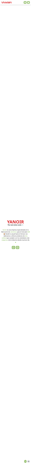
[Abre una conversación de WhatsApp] (13, 247)
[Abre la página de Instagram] (17, 247)
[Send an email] (25, 2)
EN (28, 461)
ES (25, 461)
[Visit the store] (28, 2)
